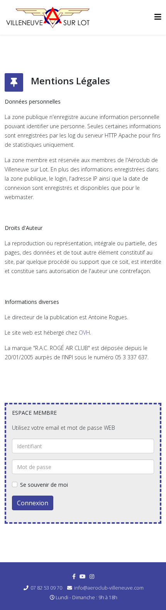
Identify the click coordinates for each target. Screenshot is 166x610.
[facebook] (74, 576)
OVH (84, 332)
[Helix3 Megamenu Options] (157, 17)
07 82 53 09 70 (46, 588)
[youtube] (83, 576)
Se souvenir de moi (44, 484)
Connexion (32, 503)
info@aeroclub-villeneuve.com (109, 588)
